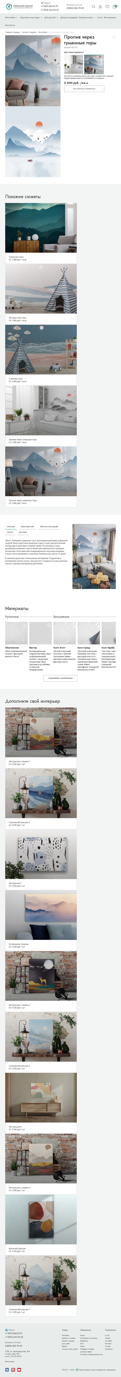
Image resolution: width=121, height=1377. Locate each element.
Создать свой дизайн (70, 1349)
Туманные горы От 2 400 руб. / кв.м (17, 258)
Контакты (10, 25)
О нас (100, 17)
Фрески (64, 1346)
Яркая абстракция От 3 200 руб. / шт (17, 1249)
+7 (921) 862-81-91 (49, 6)
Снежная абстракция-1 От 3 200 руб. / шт (19, 1310)
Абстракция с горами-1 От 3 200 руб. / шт (19, 762)
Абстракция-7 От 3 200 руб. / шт (17, 884)
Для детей (50, 17)
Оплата (107, 1338)
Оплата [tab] (10, 532)
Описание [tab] (11, 526)
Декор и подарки (69, 17)
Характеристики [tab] (27, 526)
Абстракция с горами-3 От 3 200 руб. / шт (19, 1189)
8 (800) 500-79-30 (75, 8)
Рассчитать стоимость (84, 89)
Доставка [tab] (23, 532)
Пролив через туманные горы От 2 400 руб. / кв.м (23, 440)
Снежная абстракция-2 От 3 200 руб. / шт (19, 823)
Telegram (47, 3)
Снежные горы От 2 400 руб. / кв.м (17, 380)
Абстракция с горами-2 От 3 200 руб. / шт (19, 1006)
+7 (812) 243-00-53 (50, 9)
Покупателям (85, 17)
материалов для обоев (31, 563)
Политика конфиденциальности (91, 1354)
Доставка (108, 1341)
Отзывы (108, 1346)
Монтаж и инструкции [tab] (49, 526)
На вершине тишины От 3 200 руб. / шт (18, 945)
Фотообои (10, 17)
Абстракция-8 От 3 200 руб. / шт (17, 1128)
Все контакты (9, 1361)
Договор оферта (86, 1352)
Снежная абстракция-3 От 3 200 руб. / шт (19, 1067)
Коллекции (109, 1349)
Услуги (82, 1335)
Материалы (110, 17)
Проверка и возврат (87, 1349)
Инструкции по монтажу (88, 1338)
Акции (82, 1346)
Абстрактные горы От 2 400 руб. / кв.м (17, 319)
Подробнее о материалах (60, 678)
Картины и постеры (30, 17)
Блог (81, 1343)
